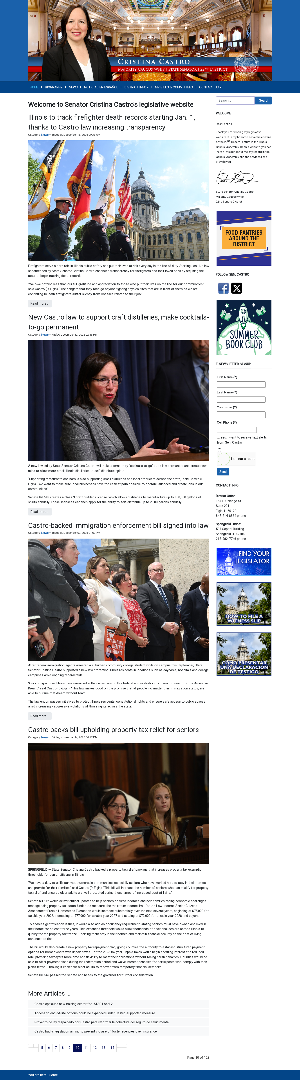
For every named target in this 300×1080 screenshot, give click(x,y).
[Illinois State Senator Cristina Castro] (150, 40)
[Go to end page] (124, 1046)
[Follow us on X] (237, 288)
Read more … (40, 303)
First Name (227, 377)
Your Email (227, 407)
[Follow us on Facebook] (223, 288)
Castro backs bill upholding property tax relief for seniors (113, 729)
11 (86, 1048)
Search (264, 100)
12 (95, 1048)
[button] (136, 87)
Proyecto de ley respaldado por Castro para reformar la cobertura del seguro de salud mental (101, 1022)
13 (103, 1048)
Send (223, 472)
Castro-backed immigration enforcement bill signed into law (118, 525)
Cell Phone (227, 422)
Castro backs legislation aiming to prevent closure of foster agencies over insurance (95, 1031)
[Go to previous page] (36, 1046)
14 (112, 1048)
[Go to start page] (31, 1046)
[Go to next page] (119, 1046)
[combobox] (235, 100)
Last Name (227, 392)
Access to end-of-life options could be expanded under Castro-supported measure (94, 1013)
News (45, 134)
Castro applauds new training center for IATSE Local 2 (73, 1004)
